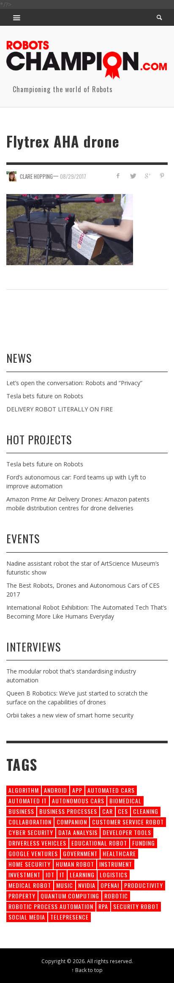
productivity (143, 885)
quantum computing (70, 895)
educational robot (99, 842)
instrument (115, 864)
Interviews (33, 646)
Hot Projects (39, 439)
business (21, 811)
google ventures (33, 853)
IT (62, 874)
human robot (75, 864)
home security (29, 864)
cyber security (30, 832)
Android (55, 790)
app (77, 790)
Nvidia (86, 885)
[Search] (16, 17)
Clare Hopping (36, 176)
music (64, 885)
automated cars (111, 790)
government (80, 853)
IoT (50, 874)
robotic (116, 895)
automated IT (27, 800)
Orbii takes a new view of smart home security (69, 715)
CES (123, 811)
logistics (114, 874)
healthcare (119, 853)
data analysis (78, 832)
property (21, 895)
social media (26, 916)
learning (82, 874)
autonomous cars (78, 800)
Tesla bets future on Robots (44, 396)
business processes (68, 811)
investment (24, 874)
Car (107, 811)
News (19, 358)
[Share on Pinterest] (162, 175)
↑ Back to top (87, 970)
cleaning (145, 811)
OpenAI (110, 885)
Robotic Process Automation (50, 906)
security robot (136, 906)
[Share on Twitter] (133, 175)
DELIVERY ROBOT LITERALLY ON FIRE (59, 409)
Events (23, 538)
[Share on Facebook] (118, 175)
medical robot (29, 885)
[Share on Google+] (147, 175)
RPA (103, 906)
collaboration (30, 821)
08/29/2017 (73, 176)
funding (143, 842)
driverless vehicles (37, 842)
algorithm (23, 790)
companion (72, 821)
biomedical (125, 800)
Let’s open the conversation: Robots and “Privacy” (74, 383)
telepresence (69, 916)
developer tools (127, 832)
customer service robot (128, 821)
